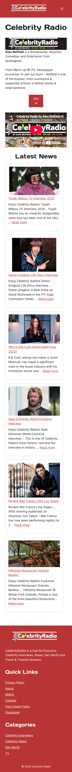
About (36, 101)
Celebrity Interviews (19, 735)
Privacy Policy (14, 682)
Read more (19, 222)
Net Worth (12, 747)
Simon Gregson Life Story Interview (33, 275)
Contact (10, 700)
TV (7, 753)
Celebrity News (16, 741)
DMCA (9, 694)
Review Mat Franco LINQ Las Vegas (33, 501)
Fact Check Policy (17, 706)
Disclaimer (12, 712)
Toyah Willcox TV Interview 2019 (31, 198)
